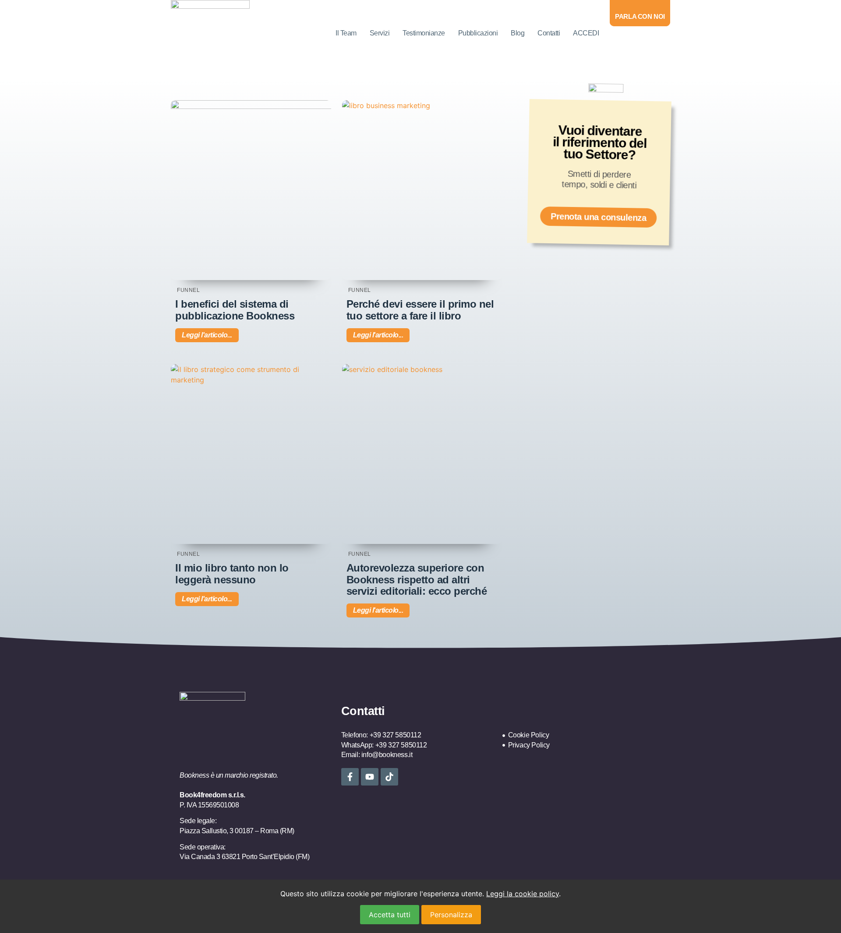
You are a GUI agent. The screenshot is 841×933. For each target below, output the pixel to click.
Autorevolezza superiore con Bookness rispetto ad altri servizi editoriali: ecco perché (416, 579)
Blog (517, 33)
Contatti (548, 33)
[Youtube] (369, 777)
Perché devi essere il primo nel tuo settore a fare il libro (420, 309)
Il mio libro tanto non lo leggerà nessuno (232, 573)
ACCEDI (586, 33)
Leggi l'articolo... (207, 335)
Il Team (346, 33)
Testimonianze (424, 33)
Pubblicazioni (478, 33)
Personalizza (451, 914)
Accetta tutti (389, 914)
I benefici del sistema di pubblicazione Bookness (234, 309)
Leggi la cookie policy (522, 893)
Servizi (380, 33)
